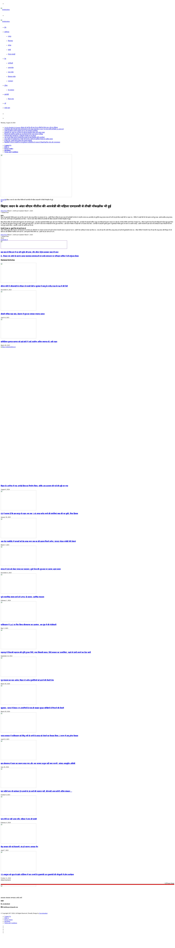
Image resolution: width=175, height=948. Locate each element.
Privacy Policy (8, 148)
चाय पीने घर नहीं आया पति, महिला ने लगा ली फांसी (19, 819)
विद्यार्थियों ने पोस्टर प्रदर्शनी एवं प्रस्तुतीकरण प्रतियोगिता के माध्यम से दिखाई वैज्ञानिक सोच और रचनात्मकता (32, 142)
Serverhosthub (43, 913)
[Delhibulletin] (5, 9)
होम (5, 27)
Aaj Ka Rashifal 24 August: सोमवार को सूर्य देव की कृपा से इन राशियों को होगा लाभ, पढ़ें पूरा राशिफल (31, 127)
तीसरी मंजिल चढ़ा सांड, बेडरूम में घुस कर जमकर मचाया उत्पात (23, 314)
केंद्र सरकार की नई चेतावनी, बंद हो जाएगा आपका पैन (19, 846)
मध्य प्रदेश (10, 72)
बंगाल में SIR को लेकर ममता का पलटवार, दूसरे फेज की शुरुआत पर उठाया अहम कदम (31, 569)
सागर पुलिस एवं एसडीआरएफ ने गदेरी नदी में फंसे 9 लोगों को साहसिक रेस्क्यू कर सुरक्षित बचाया (28, 139)
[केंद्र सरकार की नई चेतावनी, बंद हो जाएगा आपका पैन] (18, 843)
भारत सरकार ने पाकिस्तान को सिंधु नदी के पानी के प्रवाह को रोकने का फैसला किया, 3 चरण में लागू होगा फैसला (39, 736)
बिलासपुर (10, 41)
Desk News (4, 211)
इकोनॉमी (6, 94)
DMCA (6, 147)
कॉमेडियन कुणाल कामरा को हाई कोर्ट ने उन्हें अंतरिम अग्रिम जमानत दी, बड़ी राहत (29, 341)
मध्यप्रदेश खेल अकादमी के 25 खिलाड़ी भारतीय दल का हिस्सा (20, 135)
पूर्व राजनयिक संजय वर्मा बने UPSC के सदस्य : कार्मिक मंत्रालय (22, 597)
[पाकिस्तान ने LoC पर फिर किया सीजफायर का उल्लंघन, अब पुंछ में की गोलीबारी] (18, 621)
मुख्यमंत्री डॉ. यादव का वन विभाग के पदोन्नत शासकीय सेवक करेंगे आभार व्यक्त (24, 132)
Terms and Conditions (11, 152)
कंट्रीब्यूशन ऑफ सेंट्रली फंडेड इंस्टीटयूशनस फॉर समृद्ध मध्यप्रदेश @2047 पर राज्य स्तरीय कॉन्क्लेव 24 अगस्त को (34, 129)
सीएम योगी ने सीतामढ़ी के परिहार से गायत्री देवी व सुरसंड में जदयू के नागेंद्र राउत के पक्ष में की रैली (34, 286)
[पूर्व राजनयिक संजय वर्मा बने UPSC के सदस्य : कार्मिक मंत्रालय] (18, 593)
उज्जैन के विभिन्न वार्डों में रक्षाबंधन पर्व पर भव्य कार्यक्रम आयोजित (21, 131)
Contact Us (7, 145)
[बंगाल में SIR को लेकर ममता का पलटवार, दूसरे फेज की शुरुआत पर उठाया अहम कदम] (18, 565)
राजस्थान (10, 81)
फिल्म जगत (11, 99)
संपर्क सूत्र (7, 108)
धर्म (5, 103)
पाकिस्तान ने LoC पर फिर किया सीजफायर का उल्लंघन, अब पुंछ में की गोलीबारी (28, 624)
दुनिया (5, 85)
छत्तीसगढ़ (6, 32)
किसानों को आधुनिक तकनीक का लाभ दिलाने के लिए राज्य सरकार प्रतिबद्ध (23, 134)
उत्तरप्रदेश (10, 67)
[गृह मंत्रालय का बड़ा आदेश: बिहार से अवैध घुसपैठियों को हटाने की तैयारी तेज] (18, 676)
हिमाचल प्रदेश (11, 76)
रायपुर (9, 36)
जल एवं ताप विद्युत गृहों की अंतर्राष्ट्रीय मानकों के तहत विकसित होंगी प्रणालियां (24, 137)
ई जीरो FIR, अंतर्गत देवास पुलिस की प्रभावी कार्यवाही (18, 140)
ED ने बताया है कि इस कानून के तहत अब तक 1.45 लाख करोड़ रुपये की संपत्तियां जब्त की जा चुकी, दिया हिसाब (39, 513)
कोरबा (9, 45)
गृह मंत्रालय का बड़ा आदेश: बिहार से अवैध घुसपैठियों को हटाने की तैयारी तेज (27, 680)
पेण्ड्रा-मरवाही (11, 54)
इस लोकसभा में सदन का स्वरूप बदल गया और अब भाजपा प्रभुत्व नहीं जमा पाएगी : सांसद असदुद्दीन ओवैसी (38, 763)
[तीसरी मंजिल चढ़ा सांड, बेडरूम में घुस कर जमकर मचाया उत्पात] (18, 310)
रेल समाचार (11, 90)
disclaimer (7, 150)
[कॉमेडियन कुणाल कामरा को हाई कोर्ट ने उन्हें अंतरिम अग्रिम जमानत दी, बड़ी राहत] (18, 338)
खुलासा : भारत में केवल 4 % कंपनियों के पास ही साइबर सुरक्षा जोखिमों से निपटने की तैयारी (32, 708)
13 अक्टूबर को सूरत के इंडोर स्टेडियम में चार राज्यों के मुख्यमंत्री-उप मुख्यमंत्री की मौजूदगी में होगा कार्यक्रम (37, 874)
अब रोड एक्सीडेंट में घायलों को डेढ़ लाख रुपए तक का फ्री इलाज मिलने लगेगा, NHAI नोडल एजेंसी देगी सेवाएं (38, 541)
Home (2, 199)
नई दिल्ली (10, 63)
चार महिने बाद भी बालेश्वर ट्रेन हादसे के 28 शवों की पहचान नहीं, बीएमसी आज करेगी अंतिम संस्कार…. (36, 791)
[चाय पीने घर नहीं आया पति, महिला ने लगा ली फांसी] (18, 815)
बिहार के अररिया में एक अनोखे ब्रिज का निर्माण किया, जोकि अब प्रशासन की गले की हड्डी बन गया (34, 486)
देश (5, 58)
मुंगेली (9, 50)
